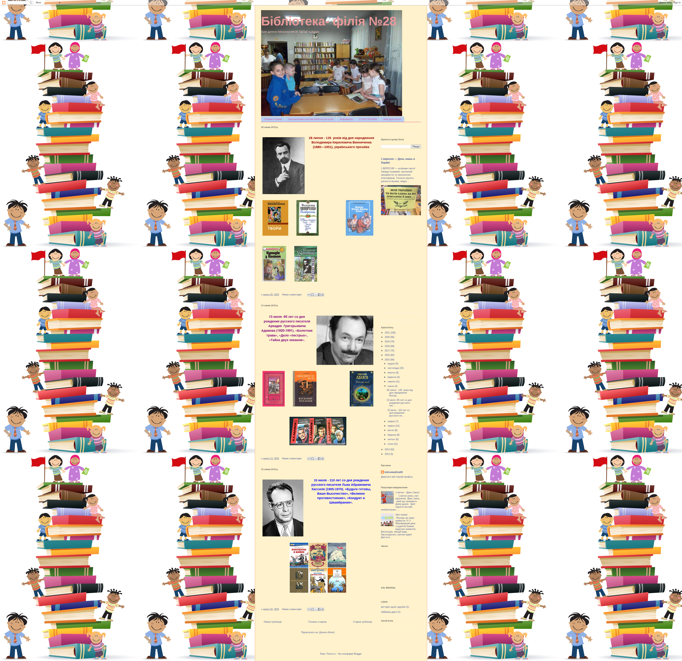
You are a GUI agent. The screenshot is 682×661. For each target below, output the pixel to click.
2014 (387, 449)
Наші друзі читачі (392, 119)
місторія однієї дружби (393, 607)
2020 (387, 337)
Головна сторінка (273, 119)
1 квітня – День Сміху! (408, 492)
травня (392, 425)
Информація (346, 119)
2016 (387, 355)
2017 (387, 350)
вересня (392, 377)
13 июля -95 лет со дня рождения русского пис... (399, 403)
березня (392, 434)
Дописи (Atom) (327, 632)
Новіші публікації (273, 621)
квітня (391, 430)
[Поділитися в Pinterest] (322, 294)
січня (391, 444)
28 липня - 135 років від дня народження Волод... (400, 393)
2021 (387, 332)
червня (392, 421)
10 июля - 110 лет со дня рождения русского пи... (398, 413)
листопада (394, 368)
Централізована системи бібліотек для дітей (310, 119)
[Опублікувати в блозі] (312, 294)
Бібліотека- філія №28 (328, 21)
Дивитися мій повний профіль (397, 476)
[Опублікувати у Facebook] (319, 294)
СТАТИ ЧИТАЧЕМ (368, 119)
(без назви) (401, 514)
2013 (387, 454)
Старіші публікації (362, 621)
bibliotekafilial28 (394, 472)
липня (391, 386)
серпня (392, 381)
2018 (387, 346)
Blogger (357, 653)
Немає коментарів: (292, 294)
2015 (387, 359)
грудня (392, 363)
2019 (387, 341)
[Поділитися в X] (316, 294)
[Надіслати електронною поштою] (309, 294)
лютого (392, 439)
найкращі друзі (389, 612)
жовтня (392, 372)
